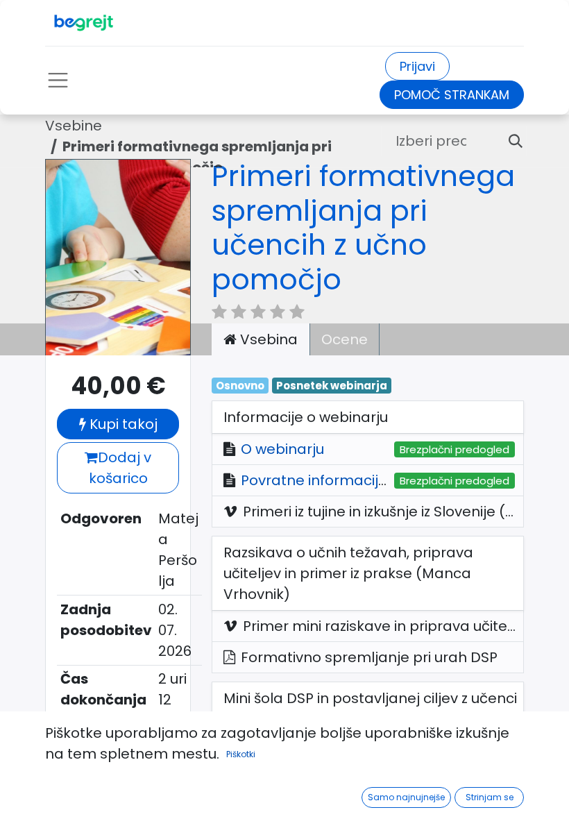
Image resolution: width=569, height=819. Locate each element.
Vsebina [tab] (267, 339)
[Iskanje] (510, 141)
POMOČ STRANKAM (451, 94)
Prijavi (417, 66)
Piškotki (240, 754)
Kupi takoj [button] (122, 424)
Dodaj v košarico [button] (120, 468)
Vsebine (73, 125)
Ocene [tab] (344, 339)
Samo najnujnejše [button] (406, 797)
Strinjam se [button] (489, 797)
